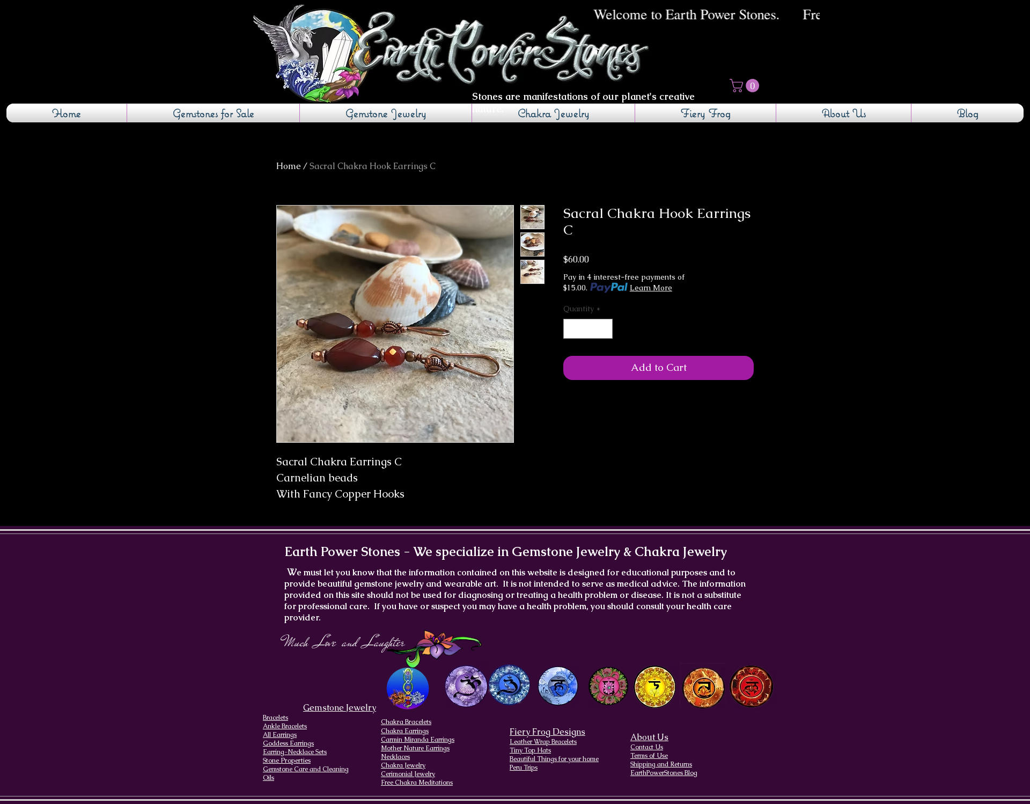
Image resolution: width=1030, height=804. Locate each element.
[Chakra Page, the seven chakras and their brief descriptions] (408, 688)
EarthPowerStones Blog (663, 773)
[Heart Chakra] (608, 686)
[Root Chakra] (751, 686)
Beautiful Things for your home (554, 759)
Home (288, 166)
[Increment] (604, 328)
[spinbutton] (588, 328)
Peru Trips (524, 767)
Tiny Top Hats (530, 750)
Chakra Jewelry (403, 765)
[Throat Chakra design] (557, 686)
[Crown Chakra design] (466, 686)
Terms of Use (649, 755)
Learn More (651, 288)
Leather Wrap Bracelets (543, 741)
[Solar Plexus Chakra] (654, 687)
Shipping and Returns (661, 764)
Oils (268, 777)
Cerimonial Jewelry (408, 774)
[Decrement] (571, 328)
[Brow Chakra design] (509, 684)
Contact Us (646, 747)
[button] (746, 85)
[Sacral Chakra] (703, 686)
